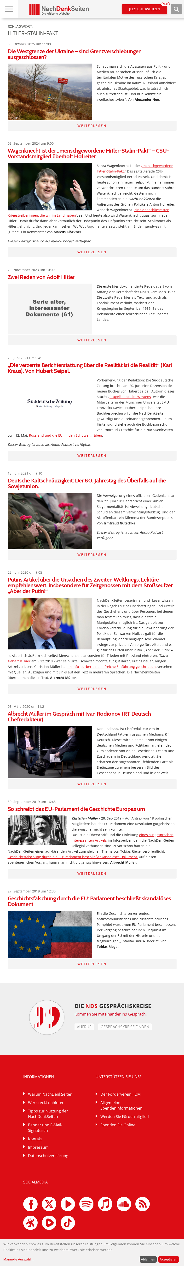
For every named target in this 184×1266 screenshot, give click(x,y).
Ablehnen (148, 1259)
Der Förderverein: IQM (120, 1094)
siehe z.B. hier (19, 661)
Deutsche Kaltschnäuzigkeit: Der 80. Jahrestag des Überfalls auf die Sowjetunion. (87, 483)
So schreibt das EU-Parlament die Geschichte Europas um (76, 808)
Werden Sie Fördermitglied (124, 1116)
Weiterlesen (92, 126)
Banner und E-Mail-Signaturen (45, 1127)
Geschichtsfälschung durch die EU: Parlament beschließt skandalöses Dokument (89, 901)
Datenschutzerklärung (48, 1155)
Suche (176, 9)
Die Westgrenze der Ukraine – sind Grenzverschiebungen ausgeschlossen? (75, 54)
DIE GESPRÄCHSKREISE (113, 1006)
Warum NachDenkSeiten (50, 1094)
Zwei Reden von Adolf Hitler (41, 276)
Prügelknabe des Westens (130, 396)
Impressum (38, 1147)
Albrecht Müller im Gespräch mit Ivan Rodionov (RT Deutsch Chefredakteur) (79, 716)
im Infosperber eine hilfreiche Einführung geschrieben (112, 666)
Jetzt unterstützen (148, 7)
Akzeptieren (169, 1259)
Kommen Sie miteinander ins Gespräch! (111, 1014)
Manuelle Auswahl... (18, 1259)
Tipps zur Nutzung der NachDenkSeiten (48, 1113)
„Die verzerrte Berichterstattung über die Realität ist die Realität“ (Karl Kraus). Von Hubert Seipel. (90, 368)
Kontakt (35, 1138)
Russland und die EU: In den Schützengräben (65, 435)
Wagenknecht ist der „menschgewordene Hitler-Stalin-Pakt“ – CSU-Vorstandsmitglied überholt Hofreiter (88, 153)
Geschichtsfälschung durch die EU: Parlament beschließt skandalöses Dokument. (73, 857)
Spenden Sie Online (117, 1125)
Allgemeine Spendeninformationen (121, 1105)
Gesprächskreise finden (125, 1026)
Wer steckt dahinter (46, 1102)
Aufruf (84, 1026)
